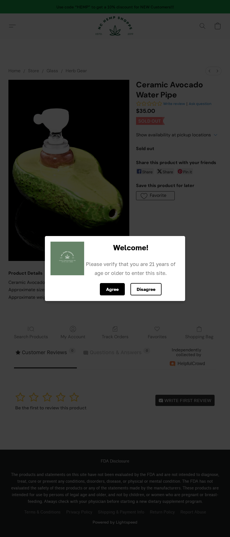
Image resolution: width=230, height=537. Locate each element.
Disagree (146, 289)
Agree (112, 289)
